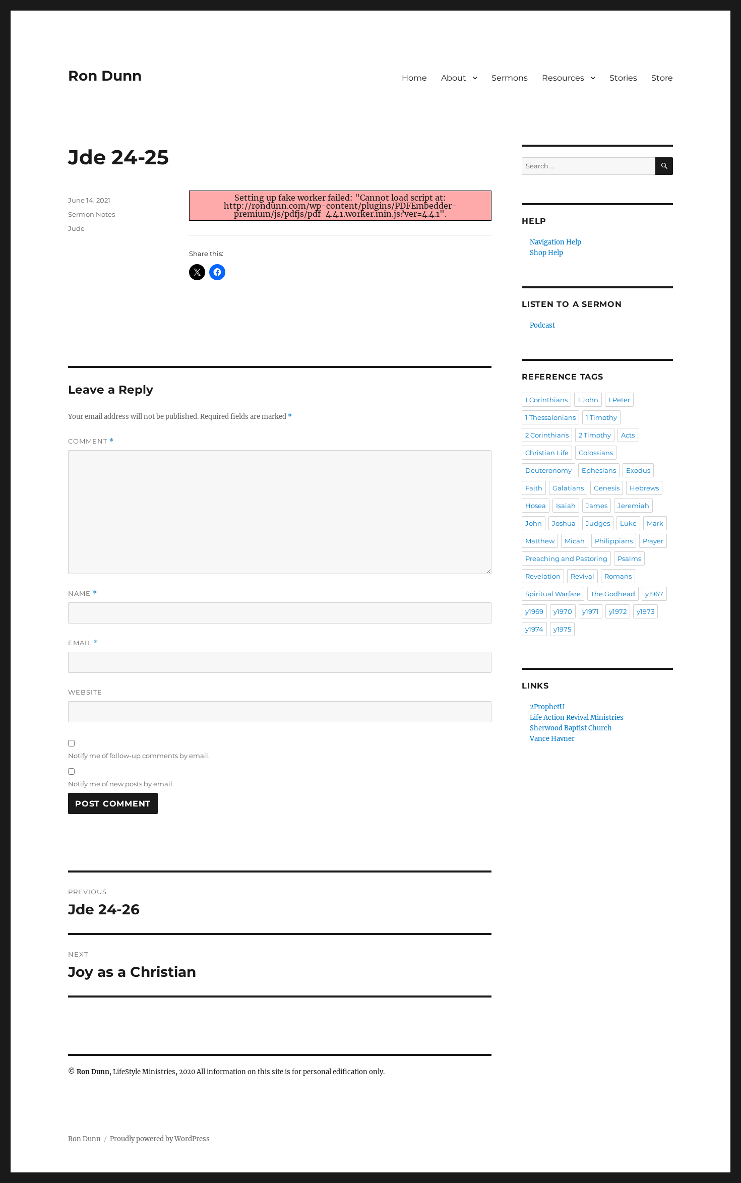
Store (662, 78)
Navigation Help (555, 242)
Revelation (543, 576)
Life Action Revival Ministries (577, 717)
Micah (575, 541)
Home (414, 78)
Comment (91, 441)
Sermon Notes (91, 214)
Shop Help (546, 252)
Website (85, 692)
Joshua (564, 523)
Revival (582, 576)
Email (83, 643)
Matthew (539, 541)
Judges (598, 523)
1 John (588, 400)
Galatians (568, 488)
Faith (533, 488)
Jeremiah (633, 506)
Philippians (614, 541)
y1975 (562, 629)
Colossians (596, 453)
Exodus (638, 470)
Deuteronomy (548, 470)
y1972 (618, 611)
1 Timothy (601, 417)
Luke (628, 523)
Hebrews (644, 488)
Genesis (607, 488)
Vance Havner (552, 738)
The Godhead (613, 594)
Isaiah (566, 506)
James (596, 506)
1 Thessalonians (550, 417)
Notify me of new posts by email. (121, 784)
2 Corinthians (547, 435)
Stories (623, 78)
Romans (618, 576)
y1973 (645, 611)
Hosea (535, 506)
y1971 (590, 611)
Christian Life (547, 453)
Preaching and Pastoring (566, 558)
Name (82, 593)
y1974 (534, 629)
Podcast (542, 325)
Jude (76, 228)
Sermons (509, 78)
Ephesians (599, 470)
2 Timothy (595, 435)
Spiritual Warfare (553, 594)
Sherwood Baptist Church (571, 728)
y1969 (534, 611)
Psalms (629, 558)
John (533, 523)
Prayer (653, 541)
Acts (628, 435)
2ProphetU (547, 707)
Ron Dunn (105, 75)
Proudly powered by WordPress (160, 1139)
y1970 (562, 611)
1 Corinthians (546, 400)
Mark (655, 523)
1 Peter (619, 400)
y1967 (654, 594)
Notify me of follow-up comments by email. (139, 756)
